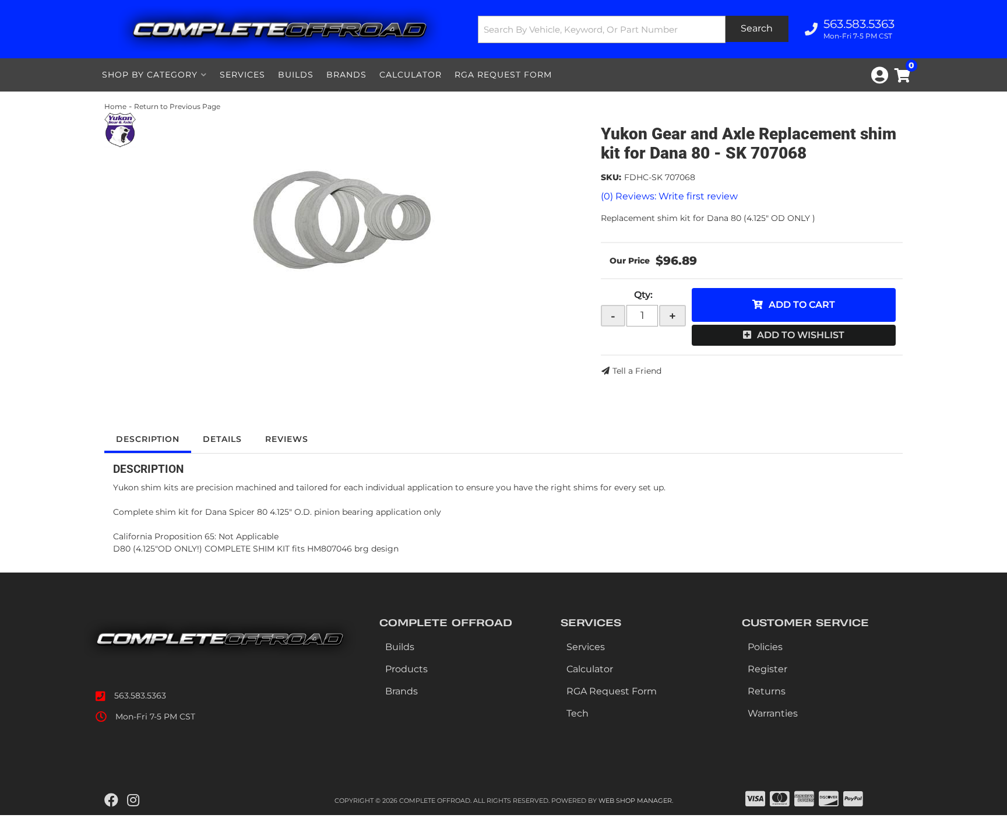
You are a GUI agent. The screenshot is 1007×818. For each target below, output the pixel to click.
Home (115, 106)
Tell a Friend (636, 371)
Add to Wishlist (800, 334)
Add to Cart (802, 304)
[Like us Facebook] (111, 800)
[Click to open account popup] (879, 75)
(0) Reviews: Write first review (669, 196)
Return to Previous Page (177, 106)
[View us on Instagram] (133, 800)
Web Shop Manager (635, 800)
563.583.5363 (140, 695)
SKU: (611, 177)
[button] (633, 29)
